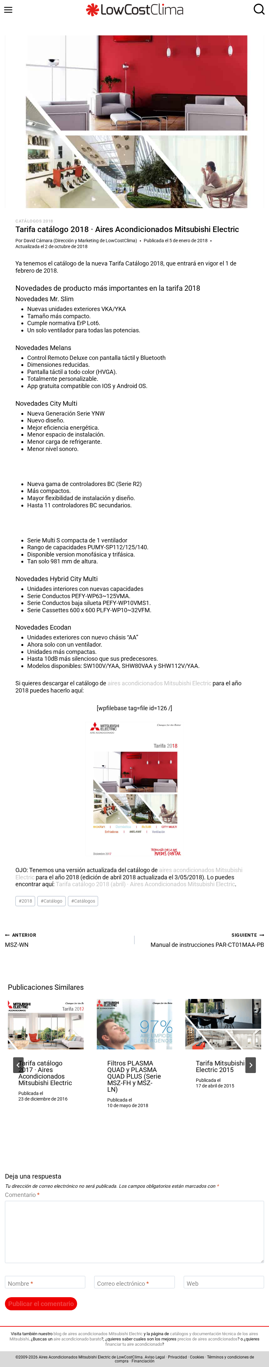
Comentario (22, 1194)
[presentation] (46, 1024)
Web (192, 1283)
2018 (25, 901)
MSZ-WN (20, 940)
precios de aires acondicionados (207, 1339)
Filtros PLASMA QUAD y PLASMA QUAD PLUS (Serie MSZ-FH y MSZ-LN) (134, 1076)
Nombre (20, 1283)
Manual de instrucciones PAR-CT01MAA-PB (207, 940)
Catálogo (51, 901)
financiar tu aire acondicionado (133, 1344)
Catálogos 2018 (34, 221)
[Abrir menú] (8, 10)
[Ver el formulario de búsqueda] (257, 9)
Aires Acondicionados (58, 1357)
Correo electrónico (123, 1283)
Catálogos (83, 901)
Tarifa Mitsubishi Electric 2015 (220, 1066)
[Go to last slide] (18, 1065)
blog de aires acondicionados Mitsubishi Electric (98, 1333)
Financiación (143, 1361)
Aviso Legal (155, 1357)
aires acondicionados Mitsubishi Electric (159, 683)
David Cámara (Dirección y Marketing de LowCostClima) (80, 241)
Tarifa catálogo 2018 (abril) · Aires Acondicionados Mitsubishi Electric (145, 884)
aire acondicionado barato (77, 1339)
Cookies (197, 1357)
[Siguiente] (250, 1065)
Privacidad (177, 1357)
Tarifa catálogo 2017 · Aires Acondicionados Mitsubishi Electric (45, 1073)
